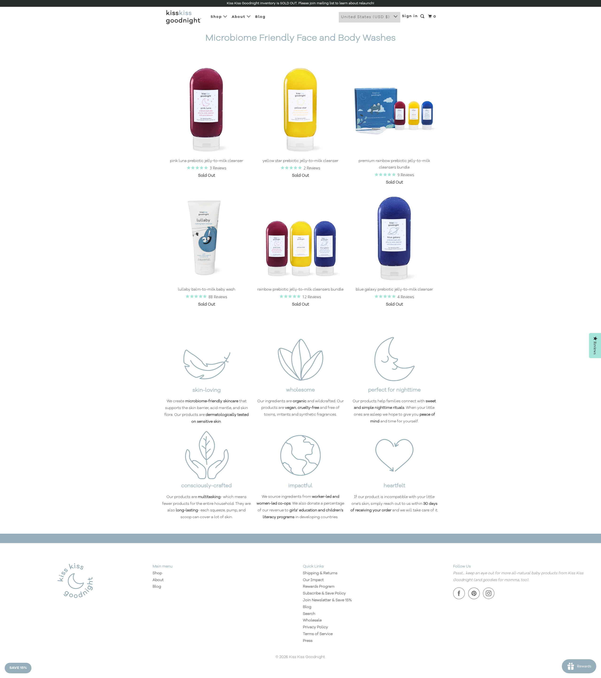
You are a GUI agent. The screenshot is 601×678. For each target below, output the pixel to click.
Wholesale (312, 620)
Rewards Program (319, 587)
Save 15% (18, 668)
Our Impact (313, 580)
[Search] (423, 16)
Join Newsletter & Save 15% (327, 600)
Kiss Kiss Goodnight (307, 657)
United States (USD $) (366, 17)
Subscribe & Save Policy (324, 593)
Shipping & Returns (320, 573)
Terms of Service (318, 634)
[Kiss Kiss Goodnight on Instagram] (490, 593)
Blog (260, 17)
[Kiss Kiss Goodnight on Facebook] (460, 593)
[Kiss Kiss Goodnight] (183, 17)
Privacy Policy (315, 627)
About (239, 17)
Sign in (410, 16)
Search (309, 614)
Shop (217, 17)
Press (307, 641)
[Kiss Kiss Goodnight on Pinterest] (475, 593)
